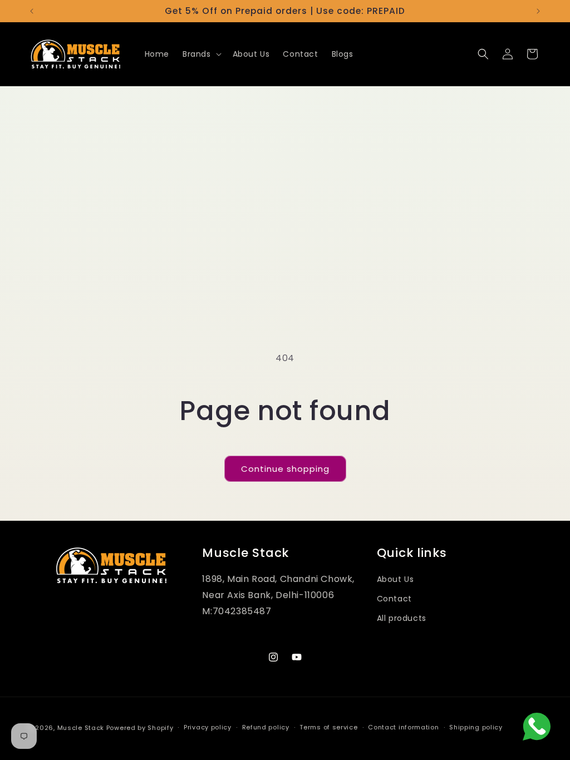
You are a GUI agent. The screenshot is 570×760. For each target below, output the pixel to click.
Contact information (403, 727)
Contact (394, 598)
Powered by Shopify (140, 727)
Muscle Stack (80, 727)
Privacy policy (208, 727)
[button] (201, 54)
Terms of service (328, 727)
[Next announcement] (538, 11)
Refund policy (265, 727)
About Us (395, 579)
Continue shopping (285, 469)
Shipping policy (476, 727)
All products (401, 618)
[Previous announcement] (31, 11)
